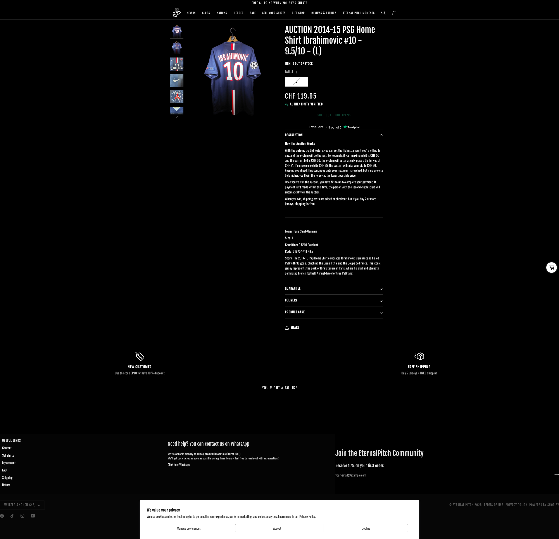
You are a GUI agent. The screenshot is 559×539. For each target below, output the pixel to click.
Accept (277, 528)
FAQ (4, 470)
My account (9, 462)
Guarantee (293, 288)
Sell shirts (8, 455)
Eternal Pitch (463, 505)
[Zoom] (194, 110)
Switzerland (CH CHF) (20, 505)
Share (295, 328)
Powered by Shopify (544, 505)
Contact (7, 447)
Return (6, 484)
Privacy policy (516, 505)
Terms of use (493, 505)
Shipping (7, 477)
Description (294, 135)
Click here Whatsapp (179, 464)
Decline (366, 528)
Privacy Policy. (307, 516)
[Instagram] (22, 516)
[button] (191, 12)
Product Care (295, 312)
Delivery (291, 300)
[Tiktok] (12, 516)
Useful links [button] (11, 441)
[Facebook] (2, 516)
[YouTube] (33, 516)
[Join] (555, 474)
